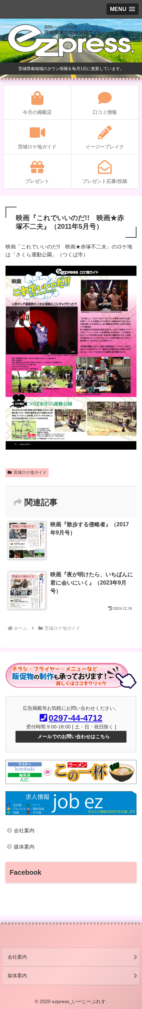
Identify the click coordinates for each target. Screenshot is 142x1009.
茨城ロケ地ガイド (30, 472)
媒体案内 (24, 847)
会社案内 (24, 830)
